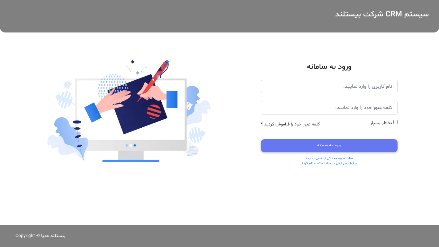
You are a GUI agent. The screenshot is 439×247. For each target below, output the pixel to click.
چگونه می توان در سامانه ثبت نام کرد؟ (329, 163)
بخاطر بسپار (381, 123)
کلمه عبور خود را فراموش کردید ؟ (290, 124)
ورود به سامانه (329, 145)
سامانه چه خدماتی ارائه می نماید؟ (329, 158)
